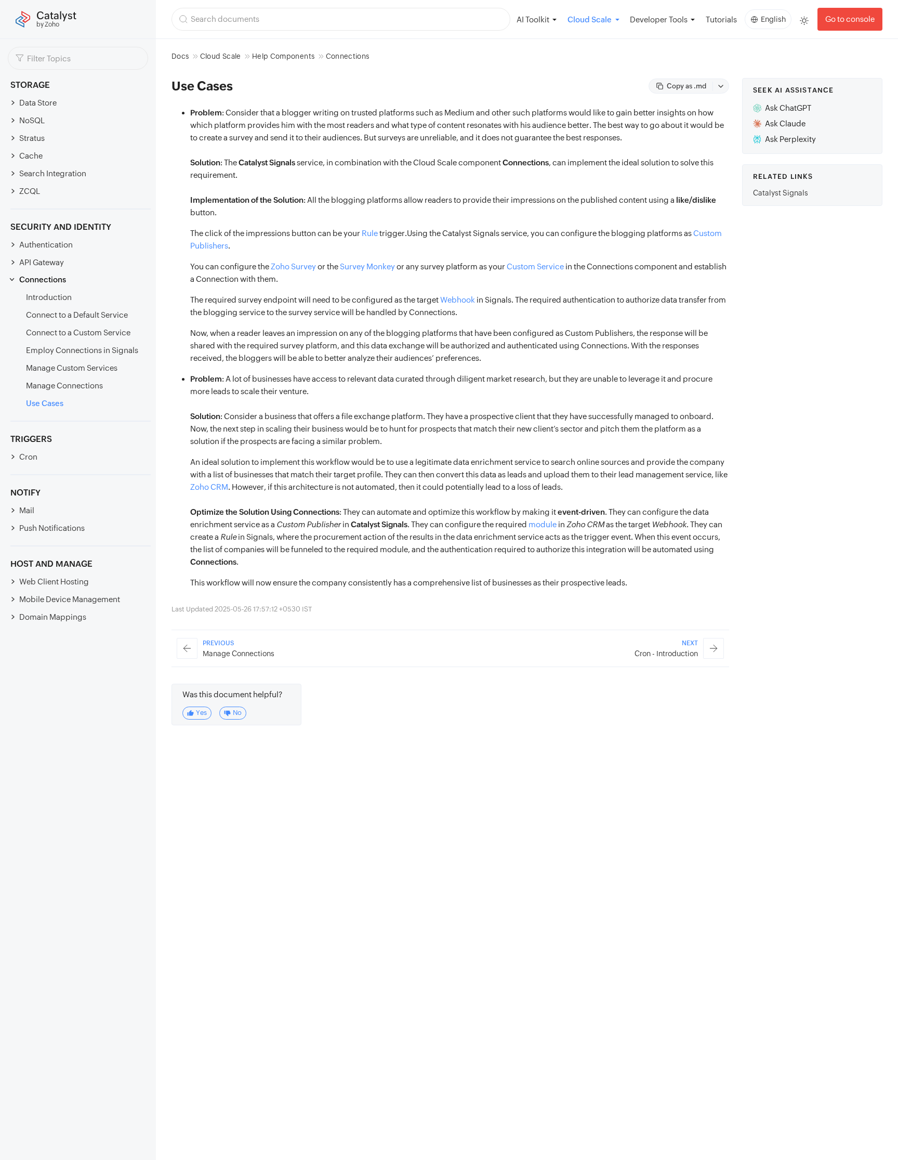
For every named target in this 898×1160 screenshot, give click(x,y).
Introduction (49, 297)
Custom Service (535, 266)
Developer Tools (659, 19)
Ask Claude (785, 123)
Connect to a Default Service (77, 314)
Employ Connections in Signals (82, 350)
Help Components (283, 56)
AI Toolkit (533, 19)
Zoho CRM (209, 487)
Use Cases (44, 403)
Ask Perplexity (790, 139)
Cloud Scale (220, 56)
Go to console (850, 19)
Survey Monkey (367, 266)
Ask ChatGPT (788, 107)
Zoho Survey (293, 266)
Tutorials (721, 19)
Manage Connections (64, 385)
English (773, 19)
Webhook (457, 299)
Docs (180, 56)
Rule (370, 233)
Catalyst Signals (780, 193)
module (543, 524)
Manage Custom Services (71, 367)
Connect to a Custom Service (78, 332)
